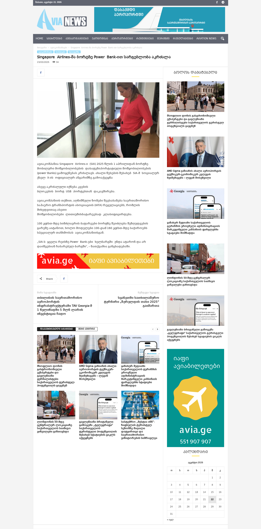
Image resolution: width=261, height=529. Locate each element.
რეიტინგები (145, 39)
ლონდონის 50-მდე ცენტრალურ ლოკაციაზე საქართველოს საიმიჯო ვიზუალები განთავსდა (54, 427)
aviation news (206, 39)
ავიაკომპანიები (77, 39)
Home (39, 39)
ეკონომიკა (100, 39)
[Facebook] (217, 3)
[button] (222, 39)
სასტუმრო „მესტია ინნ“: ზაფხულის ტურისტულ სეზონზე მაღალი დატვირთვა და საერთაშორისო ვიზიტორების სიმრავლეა (139, 430)
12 (188, 492)
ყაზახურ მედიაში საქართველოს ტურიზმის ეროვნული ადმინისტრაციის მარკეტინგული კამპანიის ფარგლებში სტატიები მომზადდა (139, 376)
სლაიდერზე (74, 52)
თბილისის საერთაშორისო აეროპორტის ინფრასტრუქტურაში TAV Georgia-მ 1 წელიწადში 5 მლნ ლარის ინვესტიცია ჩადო (64, 306)
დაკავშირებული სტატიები (56, 329)
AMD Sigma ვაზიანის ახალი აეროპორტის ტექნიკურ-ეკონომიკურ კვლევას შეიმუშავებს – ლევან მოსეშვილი (97, 372)
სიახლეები (54, 39)
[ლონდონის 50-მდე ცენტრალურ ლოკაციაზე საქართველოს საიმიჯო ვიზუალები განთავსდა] (56, 405)
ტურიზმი (163, 39)
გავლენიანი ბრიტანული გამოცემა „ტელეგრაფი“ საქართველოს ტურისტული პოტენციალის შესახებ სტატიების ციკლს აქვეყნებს (98, 430)
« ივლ (170, 519)
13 (196, 492)
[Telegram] (223, 3)
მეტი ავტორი (86, 329)
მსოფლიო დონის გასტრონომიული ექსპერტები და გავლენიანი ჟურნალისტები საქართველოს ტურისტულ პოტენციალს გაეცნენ (195, 121)
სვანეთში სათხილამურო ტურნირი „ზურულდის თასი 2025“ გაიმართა (131, 302)
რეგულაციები (183, 39)
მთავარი (42, 47)
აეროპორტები (122, 39)
